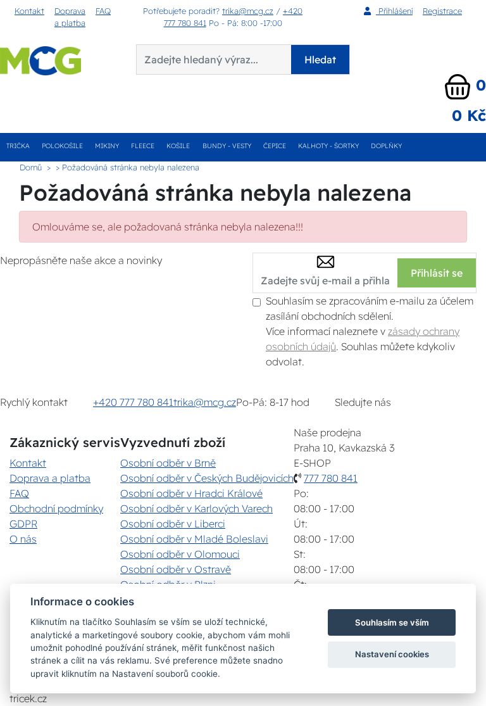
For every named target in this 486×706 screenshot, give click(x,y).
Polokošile (62, 146)
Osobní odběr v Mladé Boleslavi (194, 539)
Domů (31, 167)
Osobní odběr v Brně (168, 463)
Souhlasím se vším (392, 622)
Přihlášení (394, 11)
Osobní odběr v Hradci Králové (191, 493)
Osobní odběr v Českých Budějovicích (207, 478)
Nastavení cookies (392, 654)
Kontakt (29, 11)
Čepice (274, 146)
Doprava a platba (69, 17)
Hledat (320, 59)
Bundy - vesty (226, 146)
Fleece (142, 146)
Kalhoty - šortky (328, 146)
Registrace (442, 11)
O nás (23, 539)
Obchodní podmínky (56, 508)
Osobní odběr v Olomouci (180, 554)
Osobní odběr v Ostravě (175, 569)
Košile (178, 146)
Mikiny (107, 146)
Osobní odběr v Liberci (172, 523)
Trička (18, 146)
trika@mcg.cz (247, 11)
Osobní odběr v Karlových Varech (196, 508)
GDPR (23, 523)
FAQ (103, 11)
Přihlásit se (437, 273)
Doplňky (386, 146)
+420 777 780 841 (133, 402)
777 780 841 (331, 478)
